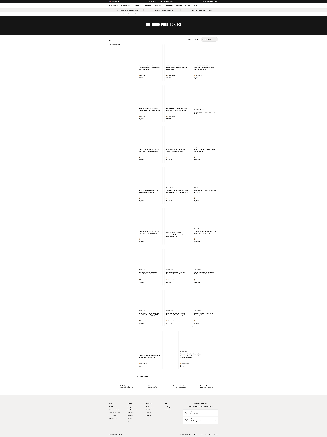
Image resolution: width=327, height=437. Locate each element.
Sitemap (216, 435)
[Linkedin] (178, 414)
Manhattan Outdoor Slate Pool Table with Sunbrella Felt (148, 273)
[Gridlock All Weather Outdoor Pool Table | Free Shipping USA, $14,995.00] (205, 218)
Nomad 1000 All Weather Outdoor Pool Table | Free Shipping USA (176, 109)
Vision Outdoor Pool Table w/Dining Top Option (205, 191)
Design (204, 1)
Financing (130, 416)
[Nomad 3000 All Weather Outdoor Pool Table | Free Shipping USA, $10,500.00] (150, 218)
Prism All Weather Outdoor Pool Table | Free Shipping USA (176, 150)
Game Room (169, 5)
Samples (148, 416)
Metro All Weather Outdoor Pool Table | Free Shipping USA (204, 273)
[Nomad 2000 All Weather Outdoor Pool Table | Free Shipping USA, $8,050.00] (150, 136)
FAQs (128, 421)
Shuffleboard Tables (114, 413)
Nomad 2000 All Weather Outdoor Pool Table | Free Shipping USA (149, 150)
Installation (210, 1)
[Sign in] (210, 5)
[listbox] (211, 39)
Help (216, 1)
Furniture (179, 5)
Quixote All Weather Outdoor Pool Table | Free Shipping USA (149, 356)
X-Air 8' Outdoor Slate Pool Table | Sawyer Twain (204, 150)
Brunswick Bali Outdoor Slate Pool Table (204, 113)
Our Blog (148, 410)
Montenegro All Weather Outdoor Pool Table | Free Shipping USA (149, 314)
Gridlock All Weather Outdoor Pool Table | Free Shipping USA (205, 232)
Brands (195, 5)
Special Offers (113, 419)
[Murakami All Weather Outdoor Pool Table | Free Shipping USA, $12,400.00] (177, 300)
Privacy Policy (208, 435)
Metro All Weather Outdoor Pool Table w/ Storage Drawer (149, 191)
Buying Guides (150, 407)
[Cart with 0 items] (214, 5)
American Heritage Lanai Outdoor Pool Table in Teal (176, 235)
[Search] (206, 5)
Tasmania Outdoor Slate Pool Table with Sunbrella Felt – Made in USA (177, 191)
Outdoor (187, 5)
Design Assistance (132, 407)
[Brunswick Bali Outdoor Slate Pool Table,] (205, 95)
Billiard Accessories (114, 410)
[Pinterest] (172, 414)
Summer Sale (138, 5)
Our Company (168, 407)
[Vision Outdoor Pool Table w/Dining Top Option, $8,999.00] (205, 177)
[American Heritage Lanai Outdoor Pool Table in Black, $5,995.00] (150, 54)
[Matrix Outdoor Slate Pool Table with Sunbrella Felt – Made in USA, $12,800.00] (150, 95)
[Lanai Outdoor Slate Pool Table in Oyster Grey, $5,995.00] (177, 54)
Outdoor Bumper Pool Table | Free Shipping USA (204, 314)
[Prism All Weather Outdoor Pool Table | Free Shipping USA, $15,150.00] (177, 136)
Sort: (203, 39)
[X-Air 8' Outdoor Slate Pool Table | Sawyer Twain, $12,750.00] (205, 136)
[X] (175, 414)
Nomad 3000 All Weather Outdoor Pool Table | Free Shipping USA (149, 232)
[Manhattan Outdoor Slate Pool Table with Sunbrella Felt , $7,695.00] (150, 259)
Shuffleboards (159, 5)
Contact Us (168, 410)
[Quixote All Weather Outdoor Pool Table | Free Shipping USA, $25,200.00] (150, 341)
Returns (129, 419)
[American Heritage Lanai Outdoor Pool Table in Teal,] (177, 218)
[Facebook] (168, 414)
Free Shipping (131, 410)
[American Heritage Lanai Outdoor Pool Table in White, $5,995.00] (205, 54)
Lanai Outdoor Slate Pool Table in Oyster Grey (176, 68)
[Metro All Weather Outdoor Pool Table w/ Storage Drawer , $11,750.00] (150, 177)
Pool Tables (148, 5)
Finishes (148, 413)
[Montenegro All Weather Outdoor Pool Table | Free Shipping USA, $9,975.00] (150, 300)
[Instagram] (165, 414)
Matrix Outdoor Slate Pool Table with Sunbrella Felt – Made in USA (149, 109)
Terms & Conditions (199, 435)
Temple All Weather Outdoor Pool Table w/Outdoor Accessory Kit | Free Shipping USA (190, 355)
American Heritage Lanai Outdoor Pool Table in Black (149, 68)
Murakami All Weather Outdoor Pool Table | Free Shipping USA (176, 314)
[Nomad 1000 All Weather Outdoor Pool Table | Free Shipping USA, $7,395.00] (177, 95)
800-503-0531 (115, 1)
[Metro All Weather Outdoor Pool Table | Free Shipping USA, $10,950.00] (205, 259)
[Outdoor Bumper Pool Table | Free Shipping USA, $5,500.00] (205, 300)
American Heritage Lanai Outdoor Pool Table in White (204, 68)
